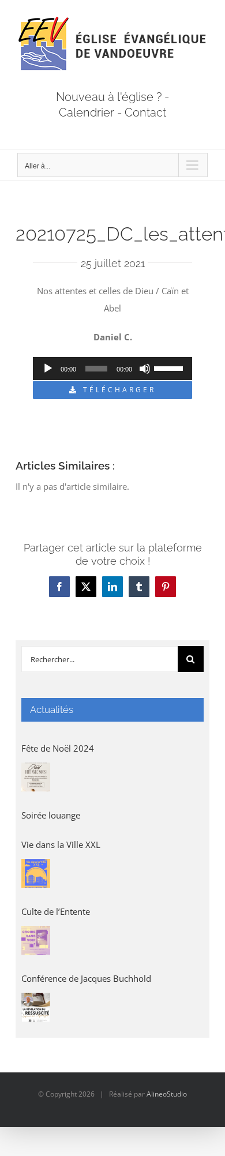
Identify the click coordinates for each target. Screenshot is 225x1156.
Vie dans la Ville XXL (60, 844)
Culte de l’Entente (55, 911)
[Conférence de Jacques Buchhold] (35, 1007)
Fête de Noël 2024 (57, 748)
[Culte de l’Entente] (35, 940)
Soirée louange (50, 815)
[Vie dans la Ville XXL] (35, 873)
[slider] (170, 367)
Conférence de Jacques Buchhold (86, 978)
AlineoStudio (167, 1094)
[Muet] (145, 368)
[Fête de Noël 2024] (35, 777)
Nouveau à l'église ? (109, 97)
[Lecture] (48, 368)
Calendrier (86, 112)
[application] (112, 368)
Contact (145, 112)
